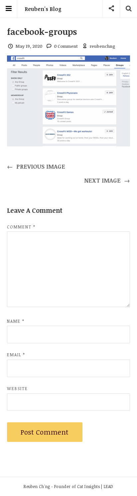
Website (17, 388)
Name (16, 321)
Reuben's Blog (43, 9)
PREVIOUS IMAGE (36, 166)
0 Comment (66, 46)
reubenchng (102, 46)
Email (16, 354)
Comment (21, 226)
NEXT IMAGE (107, 180)
